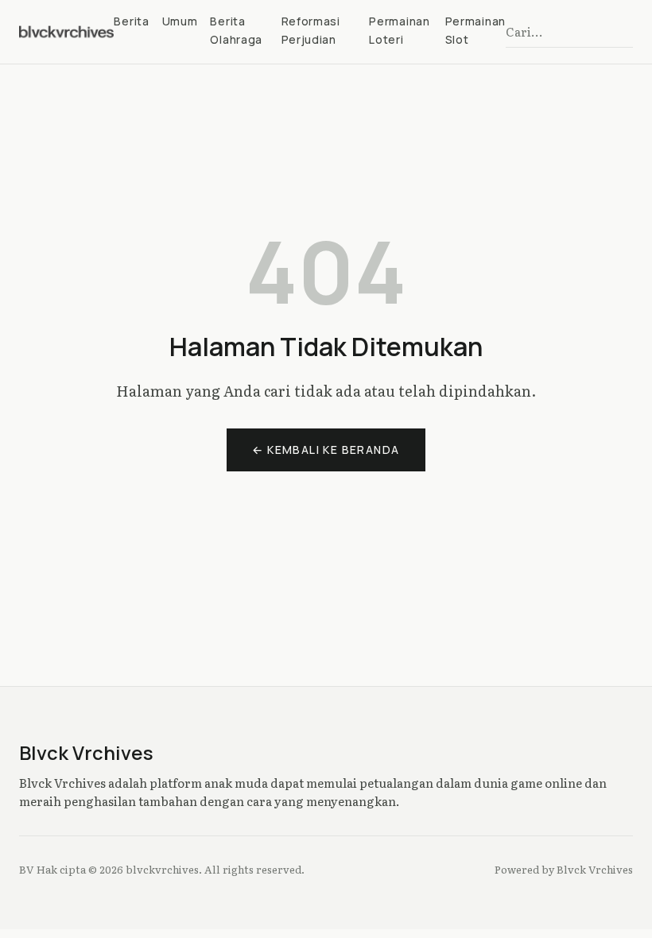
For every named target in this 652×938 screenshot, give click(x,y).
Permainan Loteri (399, 30)
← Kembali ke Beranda (325, 449)
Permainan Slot (475, 30)
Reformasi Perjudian (310, 30)
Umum (180, 21)
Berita (131, 21)
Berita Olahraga (236, 30)
